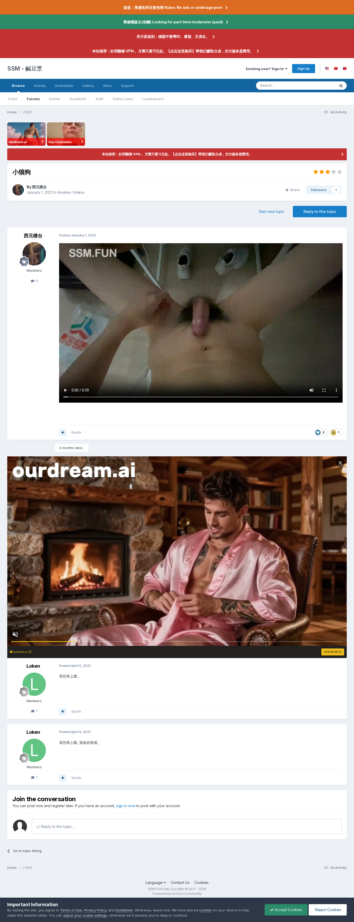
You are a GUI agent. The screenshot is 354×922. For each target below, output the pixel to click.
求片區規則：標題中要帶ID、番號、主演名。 (173, 36)
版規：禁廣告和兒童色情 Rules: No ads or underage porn (173, 7)
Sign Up (304, 68)
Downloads (64, 85)
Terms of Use (71, 910)
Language (155, 882)
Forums (33, 99)
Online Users (122, 99)
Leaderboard (153, 99)
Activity (40, 85)
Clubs (12, 99)
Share (294, 190)
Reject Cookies (327, 909)
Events (54, 99)
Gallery (88, 85)
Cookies (201, 882)
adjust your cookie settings (85, 915)
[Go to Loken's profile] (34, 684)
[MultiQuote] (62, 432)
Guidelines (77, 99)
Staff (99, 99)
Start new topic (271, 211)
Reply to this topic (319, 211)
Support (127, 85)
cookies (205, 910)
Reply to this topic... (57, 826)
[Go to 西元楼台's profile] (18, 189)
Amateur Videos (71, 192)
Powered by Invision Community (177, 894)
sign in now (125, 806)
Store (107, 85)
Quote (76, 432)
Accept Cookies (288, 909)
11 (36, 281)
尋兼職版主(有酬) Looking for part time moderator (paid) (173, 22)
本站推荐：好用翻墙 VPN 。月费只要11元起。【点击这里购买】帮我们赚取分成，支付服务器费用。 (173, 51)
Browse (18, 85)
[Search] (341, 85)
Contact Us (180, 882)
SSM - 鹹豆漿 (24, 68)
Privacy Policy (95, 910)
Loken (33, 666)
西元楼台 (39, 187)
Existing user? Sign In (265, 69)
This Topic (320, 85)
